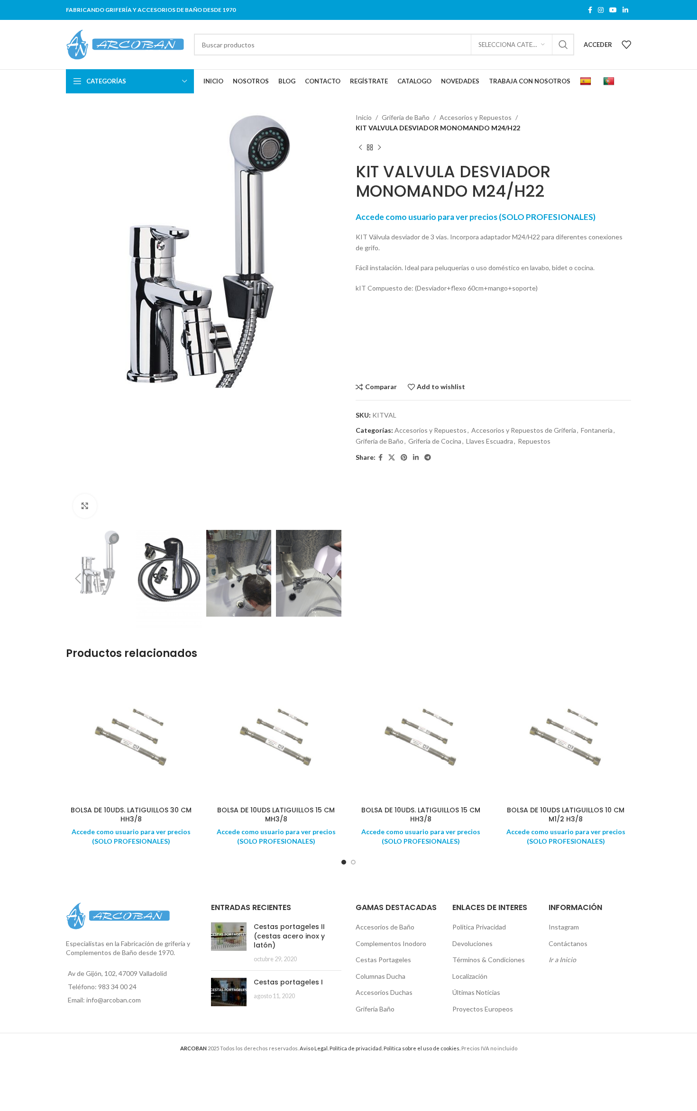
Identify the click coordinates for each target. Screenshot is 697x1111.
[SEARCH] (563, 44)
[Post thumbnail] (229, 942)
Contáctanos (568, 943)
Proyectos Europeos (482, 1009)
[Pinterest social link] (404, 457)
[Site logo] (125, 44)
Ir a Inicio (562, 960)
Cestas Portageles (383, 960)
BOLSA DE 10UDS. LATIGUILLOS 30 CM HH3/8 (131, 814)
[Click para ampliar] (85, 506)
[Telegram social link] (428, 457)
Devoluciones (472, 943)
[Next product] (379, 148)
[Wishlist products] (626, 44)
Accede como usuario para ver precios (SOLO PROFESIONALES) (476, 217)
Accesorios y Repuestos (476, 117)
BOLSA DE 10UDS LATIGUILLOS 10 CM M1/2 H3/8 (565, 814)
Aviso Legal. (314, 1048)
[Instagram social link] (600, 10)
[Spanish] (587, 81)
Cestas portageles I (288, 982)
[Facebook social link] (590, 10)
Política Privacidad (479, 927)
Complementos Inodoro (391, 943)
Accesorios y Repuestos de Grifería (523, 430)
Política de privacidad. (356, 1048)
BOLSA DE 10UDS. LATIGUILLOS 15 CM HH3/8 (420, 814)
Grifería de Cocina (434, 441)
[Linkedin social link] (625, 10)
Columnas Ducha (380, 976)
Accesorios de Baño (385, 927)
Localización (469, 976)
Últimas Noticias (476, 992)
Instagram (564, 927)
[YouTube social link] (613, 10)
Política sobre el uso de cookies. (422, 1048)
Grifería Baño (375, 1009)
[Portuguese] (610, 81)
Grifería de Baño (406, 117)
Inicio (364, 117)
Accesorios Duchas (384, 992)
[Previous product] (360, 148)
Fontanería (597, 430)
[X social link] (391, 457)
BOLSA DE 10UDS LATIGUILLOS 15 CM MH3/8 (276, 814)
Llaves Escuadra (489, 441)
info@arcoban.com (113, 1000)
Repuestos (534, 441)
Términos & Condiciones (488, 960)
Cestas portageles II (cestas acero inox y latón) (289, 936)
